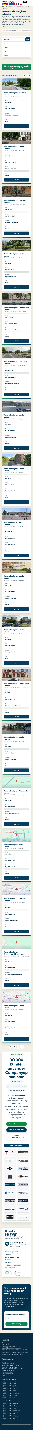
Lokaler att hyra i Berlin (9, 1385)
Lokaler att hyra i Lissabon (10, 1403)
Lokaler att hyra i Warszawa (10, 1393)
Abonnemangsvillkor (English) (11, 1365)
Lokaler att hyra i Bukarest (10, 1392)
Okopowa (8, 1254)
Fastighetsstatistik (7, 1373)
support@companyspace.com (11, 1348)
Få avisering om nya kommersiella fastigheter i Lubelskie (16, 67)
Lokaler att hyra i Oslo (8, 1418)
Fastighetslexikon (7, 1372)
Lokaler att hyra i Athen (9, 1397)
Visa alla (17, 1275)
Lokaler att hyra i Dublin (9, 1413)
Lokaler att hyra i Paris (9, 1383)
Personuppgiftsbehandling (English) (13, 1368)
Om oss (4, 1362)
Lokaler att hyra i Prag (9, 1405)
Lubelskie (5, 9)
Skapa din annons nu (16, 1124)
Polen (3, 7)
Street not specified (11, 1252)
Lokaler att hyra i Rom (8, 1388)
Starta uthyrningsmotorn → (16, 1136)
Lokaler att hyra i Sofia (9, 1408)
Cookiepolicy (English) (8, 1370)
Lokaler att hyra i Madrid (9, 1387)
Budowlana (8, 1262)
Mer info (16, 126)
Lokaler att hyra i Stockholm (10, 1407)
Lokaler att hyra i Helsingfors (11, 1410)
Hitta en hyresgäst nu (16, 1129)
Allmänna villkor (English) (9, 1367)
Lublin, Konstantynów (12, 1257)
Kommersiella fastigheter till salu (17, 7)
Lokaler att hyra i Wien (9, 1390)
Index (3, 1375)
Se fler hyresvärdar (16, 1146)
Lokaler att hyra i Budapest (10, 1395)
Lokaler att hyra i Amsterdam (11, 1417)
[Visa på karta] (24, 75)
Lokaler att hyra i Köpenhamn (11, 1412)
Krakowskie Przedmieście (13, 1265)
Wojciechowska (10, 1267)
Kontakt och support (8, 1363)
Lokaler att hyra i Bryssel (9, 1415)
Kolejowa (8, 1259)
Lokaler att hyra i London (9, 1382)
